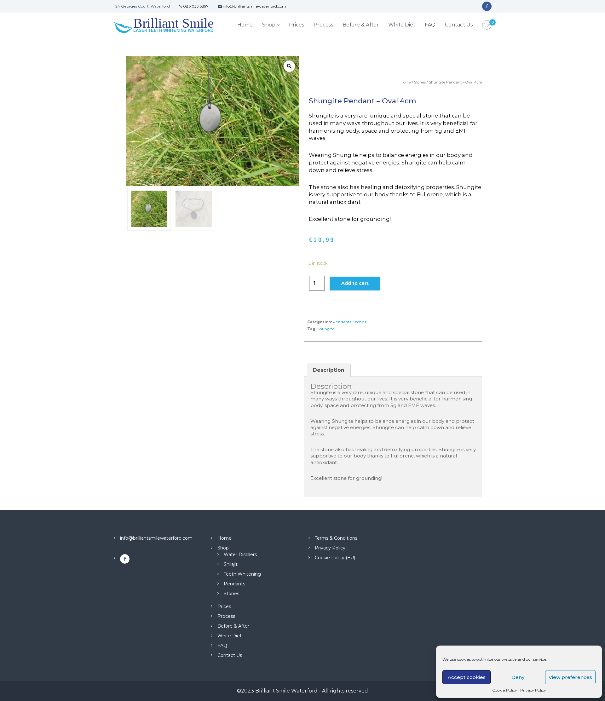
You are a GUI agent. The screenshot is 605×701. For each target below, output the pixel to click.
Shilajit (231, 564)
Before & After (361, 25)
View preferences (570, 677)
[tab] (329, 370)
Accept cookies (467, 677)
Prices (296, 25)
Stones (420, 82)
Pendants (342, 321)
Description (328, 370)
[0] (487, 25)
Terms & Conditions (336, 538)
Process (323, 25)
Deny (517, 677)
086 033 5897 (196, 6)
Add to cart (355, 283)
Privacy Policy (533, 690)
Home (245, 25)
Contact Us (459, 25)
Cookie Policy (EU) (335, 557)
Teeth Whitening (242, 574)
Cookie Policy (504, 690)
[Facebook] (487, 6)
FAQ (430, 25)
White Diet (401, 25)
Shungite (326, 328)
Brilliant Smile (173, 23)
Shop (268, 25)
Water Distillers (240, 554)
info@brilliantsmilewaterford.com (254, 6)
